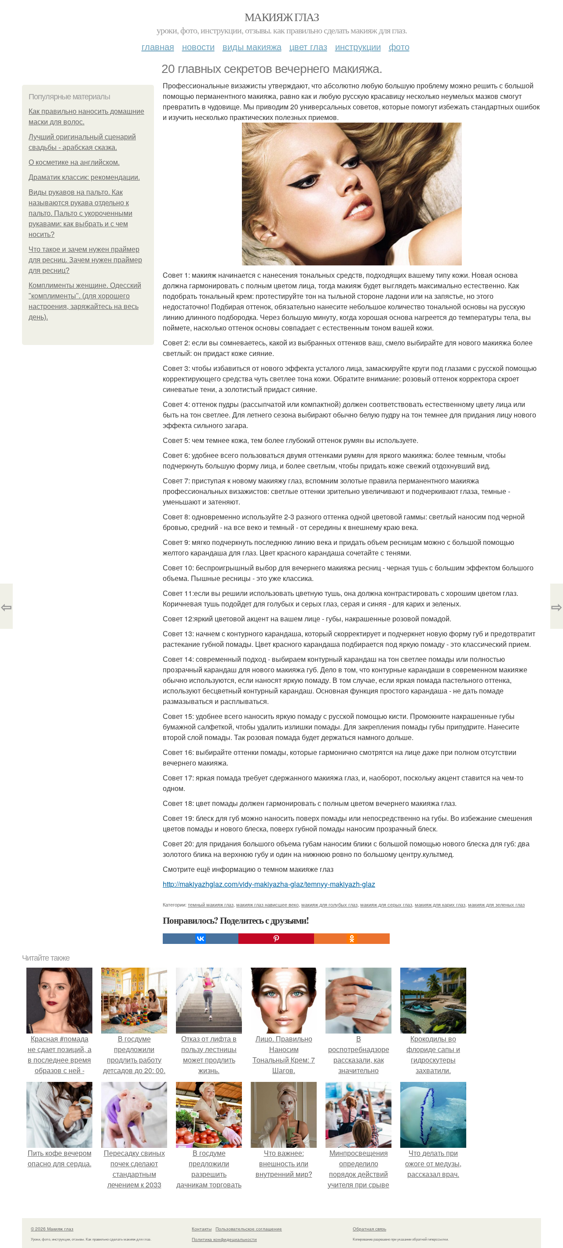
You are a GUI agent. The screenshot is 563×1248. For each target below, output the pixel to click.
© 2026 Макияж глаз (52, 1229)
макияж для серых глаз (386, 904)
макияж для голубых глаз (329, 904)
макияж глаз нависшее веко (267, 904)
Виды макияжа (252, 46)
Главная (158, 46)
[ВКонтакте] (200, 938)
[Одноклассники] (352, 938)
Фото (399, 46)
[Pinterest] (276, 938)
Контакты (202, 1229)
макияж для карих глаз (440, 904)
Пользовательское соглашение (249, 1229)
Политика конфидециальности (224, 1239)
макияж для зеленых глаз (496, 904)
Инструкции (358, 46)
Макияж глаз (281, 16)
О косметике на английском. (74, 162)
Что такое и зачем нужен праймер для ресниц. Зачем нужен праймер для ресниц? (85, 260)
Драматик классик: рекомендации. (84, 177)
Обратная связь (369, 1229)
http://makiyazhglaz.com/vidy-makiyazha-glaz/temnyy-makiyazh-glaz (269, 884)
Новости (198, 46)
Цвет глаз (308, 46)
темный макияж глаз (211, 904)
